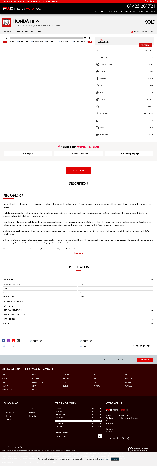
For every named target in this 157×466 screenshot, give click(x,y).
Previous (5, 42)
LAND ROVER (129, 378)
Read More (78, 253)
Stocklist (102, 12)
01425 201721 (141, 6)
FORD (126, 375)
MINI (64, 382)
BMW (34, 375)
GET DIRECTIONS (61, 433)
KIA (95, 378)
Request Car (143, 12)
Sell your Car (113, 12)
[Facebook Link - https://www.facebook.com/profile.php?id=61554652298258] (145, 1)
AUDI (3, 375)
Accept (115, 459)
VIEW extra (145, 45)
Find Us (152, 12)
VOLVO (34, 390)
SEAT (34, 386)
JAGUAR (66, 378)
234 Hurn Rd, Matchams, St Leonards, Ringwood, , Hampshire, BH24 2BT (31, 2)
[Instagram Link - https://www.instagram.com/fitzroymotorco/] (147, 1)
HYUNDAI (35, 378)
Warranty (124, 12)
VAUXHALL (128, 386)
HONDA (32, 32)
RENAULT (5, 386)
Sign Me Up (145, 360)
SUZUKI (65, 386)
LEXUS (4, 382)
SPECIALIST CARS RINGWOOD (15, 32)
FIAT (95, 375)
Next (90, 42)
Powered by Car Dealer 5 (141, 448)
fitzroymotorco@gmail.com (129, 418)
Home (94, 12)
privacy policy (18, 447)
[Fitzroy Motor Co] (22, 9)
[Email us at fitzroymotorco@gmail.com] (153, 1)
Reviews (133, 12)
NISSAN (96, 382)
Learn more (105, 459)
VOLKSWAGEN (7, 390)
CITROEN (66, 375)
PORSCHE (128, 382)
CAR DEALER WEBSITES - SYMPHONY (141, 450)
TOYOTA (97, 386)
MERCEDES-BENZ (38, 382)
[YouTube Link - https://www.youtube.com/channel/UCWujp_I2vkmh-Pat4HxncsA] (150, 1)
